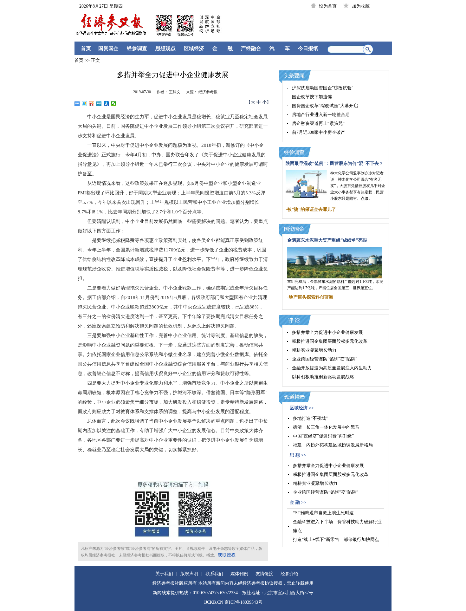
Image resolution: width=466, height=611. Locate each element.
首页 (86, 48)
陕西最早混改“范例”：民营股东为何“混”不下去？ (334, 163)
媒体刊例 (239, 573)
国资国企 (108, 48)
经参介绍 (289, 573)
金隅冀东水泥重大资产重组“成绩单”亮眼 (327, 240)
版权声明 (189, 573)
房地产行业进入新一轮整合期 (321, 114)
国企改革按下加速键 (312, 96)
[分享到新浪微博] (91, 103)
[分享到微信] (113, 103)
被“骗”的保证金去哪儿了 (311, 209)
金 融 (222, 48)
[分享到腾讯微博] (99, 103)
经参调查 (137, 48)
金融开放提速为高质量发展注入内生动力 (332, 368)
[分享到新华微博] (84, 103)
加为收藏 (361, 6)
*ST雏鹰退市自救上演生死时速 (323, 512)
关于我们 (164, 573)
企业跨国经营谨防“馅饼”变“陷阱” (324, 359)
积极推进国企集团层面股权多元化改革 (329, 341)
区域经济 (194, 48)
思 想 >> (298, 455)
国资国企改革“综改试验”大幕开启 (325, 105)
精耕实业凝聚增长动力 (314, 350)
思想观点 (165, 48)
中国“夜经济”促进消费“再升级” (323, 436)
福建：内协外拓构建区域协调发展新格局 (333, 445)
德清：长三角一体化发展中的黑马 (326, 427)
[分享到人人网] (106, 103)
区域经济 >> (302, 408)
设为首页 (328, 6)
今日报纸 (308, 48)
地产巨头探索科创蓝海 (311, 297)
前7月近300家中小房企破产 (318, 132)
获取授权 (227, 555)
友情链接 (264, 573)
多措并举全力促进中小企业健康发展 (327, 332)
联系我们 (214, 573)
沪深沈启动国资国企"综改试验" (322, 88)
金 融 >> (298, 502)
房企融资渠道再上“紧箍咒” (318, 123)
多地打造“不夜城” (310, 418)
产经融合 (251, 48)
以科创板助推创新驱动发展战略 (323, 376)
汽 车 (279, 48)
